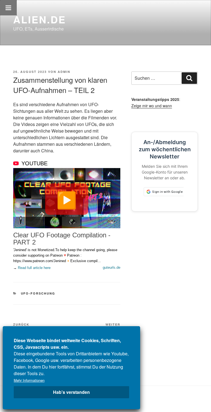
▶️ (67, 199)
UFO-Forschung (38, 293)
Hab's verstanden (71, 392)
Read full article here (34, 268)
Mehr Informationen (29, 380)
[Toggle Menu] (8, 7)
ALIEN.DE (39, 19)
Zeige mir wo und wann (151, 105)
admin (64, 72)
